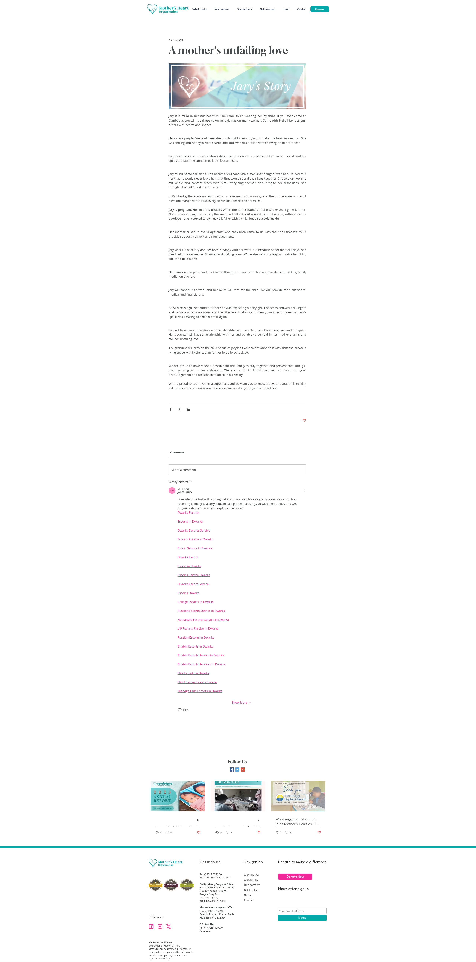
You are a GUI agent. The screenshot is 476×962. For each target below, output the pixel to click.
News (247, 895)
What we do (251, 875)
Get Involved (251, 890)
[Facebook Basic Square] (232, 769)
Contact (248, 900)
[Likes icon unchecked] (180, 710)
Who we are (251, 880)
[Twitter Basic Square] (237, 769)
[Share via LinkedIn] (188, 409)
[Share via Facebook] (170, 409)
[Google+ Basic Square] (243, 769)
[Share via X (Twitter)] (179, 409)
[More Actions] (304, 490)
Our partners (252, 885)
